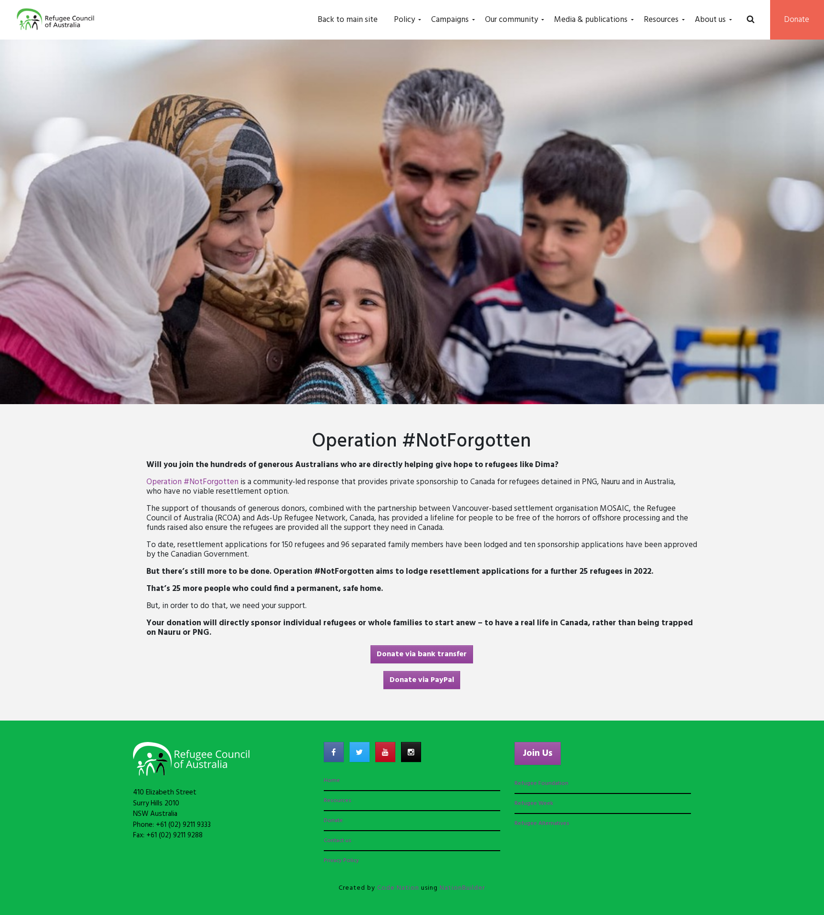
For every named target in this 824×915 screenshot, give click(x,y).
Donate (796, 19)
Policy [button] (404, 19)
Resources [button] (661, 19)
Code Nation (398, 888)
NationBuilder (462, 888)
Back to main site (348, 19)
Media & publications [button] (591, 19)
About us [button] (710, 19)
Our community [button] (511, 19)
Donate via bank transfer (422, 654)
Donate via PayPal (422, 680)
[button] (750, 20)
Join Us (538, 753)
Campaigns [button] (450, 19)
